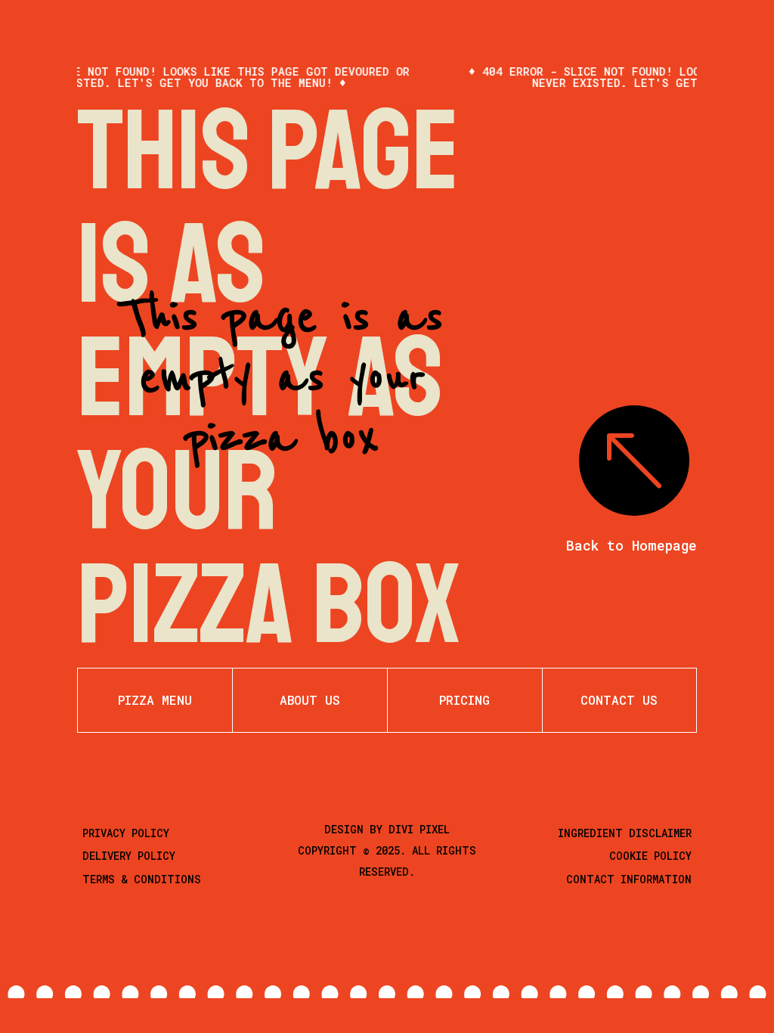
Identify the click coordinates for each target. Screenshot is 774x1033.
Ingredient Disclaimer (625, 833)
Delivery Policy (128, 855)
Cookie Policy (650, 855)
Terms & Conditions (141, 879)
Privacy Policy (125, 833)
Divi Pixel (419, 829)
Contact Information (629, 879)
